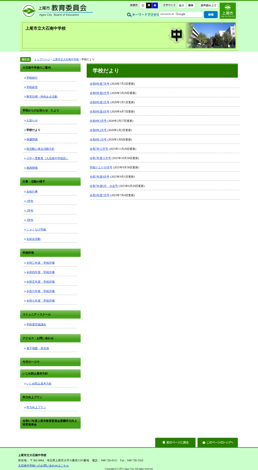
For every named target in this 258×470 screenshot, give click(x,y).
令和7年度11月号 (100, 158)
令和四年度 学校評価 (40, 272)
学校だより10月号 (101, 167)
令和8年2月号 (98, 130)
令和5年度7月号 (99, 195)
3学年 (29, 220)
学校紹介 (32, 77)
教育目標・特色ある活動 (41, 96)
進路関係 (32, 167)
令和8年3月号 (98, 120)
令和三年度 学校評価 (40, 262)
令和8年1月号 (98, 139)
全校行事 (32, 191)
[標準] (190, 5)
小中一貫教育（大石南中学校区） (47, 158)
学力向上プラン (36, 407)
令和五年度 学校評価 (40, 281)
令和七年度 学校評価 (40, 300)
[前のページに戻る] (175, 442)
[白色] (143, 5)
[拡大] (181, 5)
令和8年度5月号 (99, 102)
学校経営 (32, 87)
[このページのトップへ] (218, 442)
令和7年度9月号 (99, 176)
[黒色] (149, 5)
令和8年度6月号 (99, 93)
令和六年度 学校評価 (40, 291)
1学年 (29, 201)
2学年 (29, 210)
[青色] (155, 5)
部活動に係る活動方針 (40, 148)
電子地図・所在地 (37, 348)
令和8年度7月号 (99, 83)
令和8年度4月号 (99, 111)
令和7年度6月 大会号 (104, 186)
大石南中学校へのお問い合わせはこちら (43, 465)
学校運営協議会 (36, 324)
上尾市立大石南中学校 (45, 28)
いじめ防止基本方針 (39, 383)
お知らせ (32, 120)
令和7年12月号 (99, 148)
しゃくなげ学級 (36, 229)
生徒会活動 (33, 239)
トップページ (42, 59)
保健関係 (32, 139)
